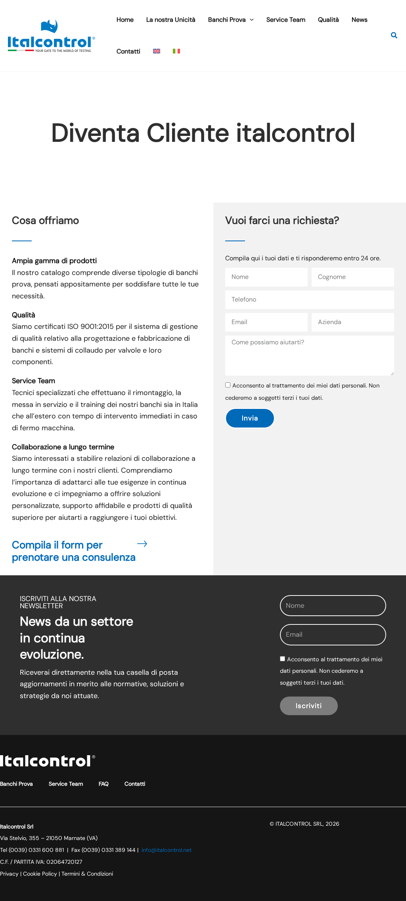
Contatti (134, 783)
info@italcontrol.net (167, 849)
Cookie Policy (40, 873)
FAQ (104, 783)
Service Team (66, 783)
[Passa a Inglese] (157, 51)
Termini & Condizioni (87, 873)
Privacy (9, 873)
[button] (250, 20)
